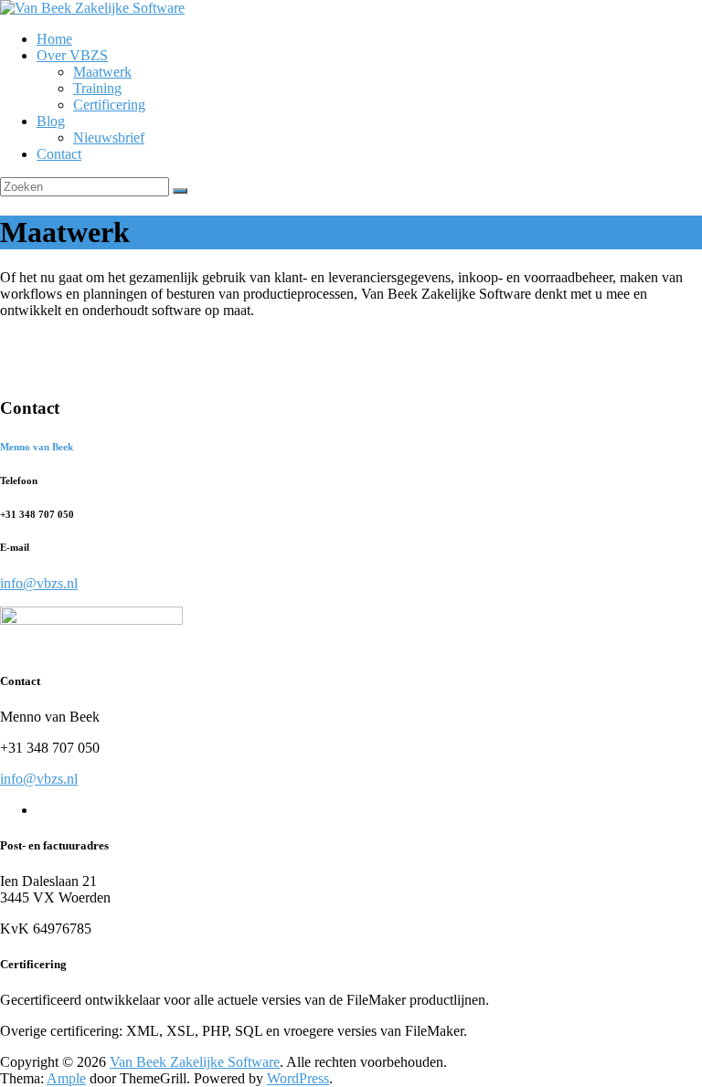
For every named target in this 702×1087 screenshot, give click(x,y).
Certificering (109, 104)
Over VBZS (72, 55)
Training (97, 88)
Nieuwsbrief (108, 137)
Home (54, 39)
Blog (51, 121)
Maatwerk (102, 71)
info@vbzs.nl (39, 583)
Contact (59, 154)
